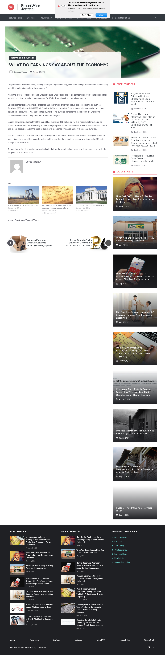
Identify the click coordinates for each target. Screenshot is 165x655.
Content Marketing (121, 18)
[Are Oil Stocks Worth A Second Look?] (23, 195)
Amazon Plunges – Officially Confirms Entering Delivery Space (39, 243)
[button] (156, 17)
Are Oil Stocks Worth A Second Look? (23, 205)
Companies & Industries (22, 58)
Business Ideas (120, 554)
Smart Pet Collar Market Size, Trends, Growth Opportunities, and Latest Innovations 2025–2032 (144, 141)
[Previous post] (10, 243)
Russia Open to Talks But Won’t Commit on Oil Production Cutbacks (79, 243)
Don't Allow (86, 15)
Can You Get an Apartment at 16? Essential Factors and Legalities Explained (135, 315)
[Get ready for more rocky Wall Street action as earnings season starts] (57, 195)
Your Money (46, 18)
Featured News (15, 18)
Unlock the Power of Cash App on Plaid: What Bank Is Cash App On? (39, 619)
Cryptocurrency (120, 550)
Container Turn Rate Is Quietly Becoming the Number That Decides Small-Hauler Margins (133, 392)
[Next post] (108, 243)
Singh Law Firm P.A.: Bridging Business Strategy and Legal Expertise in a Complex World (142, 98)
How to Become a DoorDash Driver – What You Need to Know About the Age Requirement (135, 276)
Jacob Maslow (21, 72)
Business (31, 18)
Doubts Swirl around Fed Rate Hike (90, 205)
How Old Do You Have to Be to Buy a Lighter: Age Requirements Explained (135, 199)
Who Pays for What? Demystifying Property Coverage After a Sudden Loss (134, 469)
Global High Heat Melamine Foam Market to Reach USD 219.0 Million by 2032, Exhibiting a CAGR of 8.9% (143, 121)
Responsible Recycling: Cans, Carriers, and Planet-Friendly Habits (142, 158)
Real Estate (119, 558)
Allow (101, 15)
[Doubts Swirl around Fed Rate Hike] (91, 195)
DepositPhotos (32, 220)
